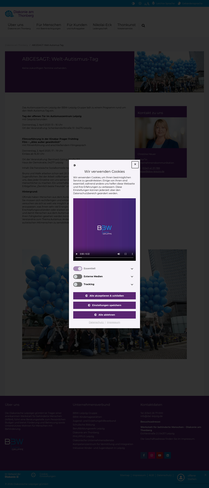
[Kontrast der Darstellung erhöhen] (74, 165)
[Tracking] (134, 284)
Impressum (113, 322)
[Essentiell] (134, 268)
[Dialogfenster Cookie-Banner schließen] (135, 164)
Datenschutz (96, 322)
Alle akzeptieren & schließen (107, 295)
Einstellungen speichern (106, 305)
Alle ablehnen (107, 314)
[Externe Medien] (134, 276)
